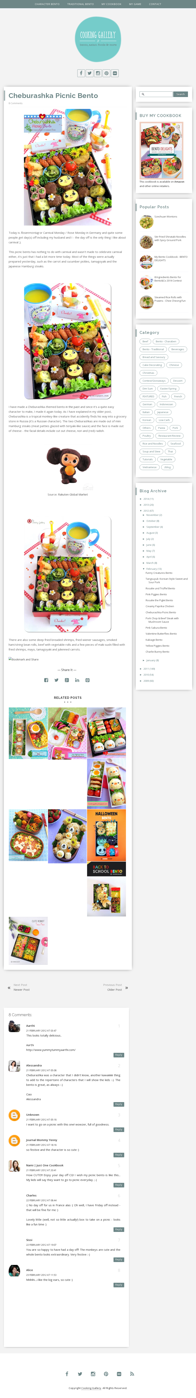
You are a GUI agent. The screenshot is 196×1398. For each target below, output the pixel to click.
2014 (146, 499)
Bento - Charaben (166, 341)
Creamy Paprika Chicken (160, 606)
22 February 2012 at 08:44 (41, 1200)
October (151, 521)
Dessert (177, 380)
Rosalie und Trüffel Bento (160, 588)
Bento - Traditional (153, 349)
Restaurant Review (169, 435)
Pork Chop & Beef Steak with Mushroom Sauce (162, 620)
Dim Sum (148, 388)
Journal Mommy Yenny (41, 1140)
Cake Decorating (152, 365)
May (149, 550)
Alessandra (34, 1065)
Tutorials (148, 459)
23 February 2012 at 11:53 (41, 1275)
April (149, 556)
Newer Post (22, 989)
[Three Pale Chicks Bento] (106, 732)
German (147, 404)
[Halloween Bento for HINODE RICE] (106, 835)
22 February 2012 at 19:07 (41, 1245)
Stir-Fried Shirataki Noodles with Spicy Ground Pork (170, 238)
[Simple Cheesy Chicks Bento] (106, 783)
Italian (146, 412)
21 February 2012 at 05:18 (41, 1119)
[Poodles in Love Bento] (28, 835)
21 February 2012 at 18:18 (41, 1145)
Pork (175, 428)
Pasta (161, 428)
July (148, 539)
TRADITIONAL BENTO (80, 4)
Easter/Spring (168, 388)
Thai (170, 451)
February (152, 569)
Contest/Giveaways (154, 380)
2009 (146, 681)
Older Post (114, 989)
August (150, 532)
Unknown (32, 1114)
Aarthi (30, 1026)
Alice (29, 1270)
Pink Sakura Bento (156, 627)
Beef (145, 341)
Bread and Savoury (154, 357)
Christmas (148, 373)
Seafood (176, 443)
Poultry (147, 435)
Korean (147, 420)
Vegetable (166, 459)
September (153, 527)
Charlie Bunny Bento (157, 651)
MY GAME (135, 4)
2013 (146, 504)
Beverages (178, 349)
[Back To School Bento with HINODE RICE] (106, 889)
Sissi (29, 1240)
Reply (118, 1054)
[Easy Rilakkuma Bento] (67, 733)
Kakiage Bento (154, 639)
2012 (146, 510)
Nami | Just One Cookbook (44, 1165)
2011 (146, 668)
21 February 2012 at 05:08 (41, 1070)
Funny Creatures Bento (159, 573)
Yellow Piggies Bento (157, 645)
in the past (73, 407)
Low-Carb (164, 420)
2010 (146, 674)
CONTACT (155, 4)
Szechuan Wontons (165, 216)
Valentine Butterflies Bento (161, 633)
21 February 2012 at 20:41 (41, 1170)
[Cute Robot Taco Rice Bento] (28, 941)
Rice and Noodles (153, 443)
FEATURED (148, 396)
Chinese (174, 365)
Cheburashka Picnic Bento (161, 612)
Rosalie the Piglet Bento (159, 600)
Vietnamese (150, 467)
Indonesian (166, 404)
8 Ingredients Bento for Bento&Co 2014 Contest (168, 278)
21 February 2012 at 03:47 (41, 1030)
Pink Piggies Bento (156, 594)
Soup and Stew (151, 451)
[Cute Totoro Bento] (28, 733)
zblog (167, 467)
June (149, 545)
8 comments (15, 103)
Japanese (162, 412)
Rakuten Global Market (73, 494)
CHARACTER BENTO (47, 4)
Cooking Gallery (91, 1388)
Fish (164, 396)
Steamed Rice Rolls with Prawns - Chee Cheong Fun (170, 299)
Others (147, 428)
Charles (31, 1195)
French (178, 396)
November (152, 515)
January (151, 660)
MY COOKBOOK (112, 4)
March (150, 563)
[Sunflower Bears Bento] (67, 836)
